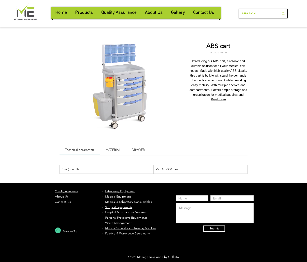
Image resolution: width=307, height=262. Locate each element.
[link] (79, 150)
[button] (119, 13)
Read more (218, 99)
